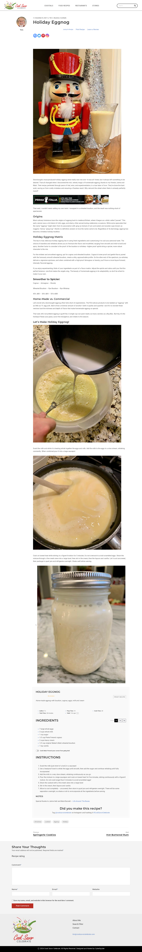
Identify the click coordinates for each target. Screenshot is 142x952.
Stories (95, 6)
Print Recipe (80, 29)
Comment (16, 865)
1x (116, 721)
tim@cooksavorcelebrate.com (84, 934)
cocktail (47, 822)
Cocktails (48, 6)
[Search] (135, 6)
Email (55, 889)
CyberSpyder (99, 949)
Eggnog (56, 822)
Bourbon (57, 18)
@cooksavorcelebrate (63, 813)
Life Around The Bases (81, 801)
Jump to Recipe (68, 29)
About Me (77, 920)
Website (95, 889)
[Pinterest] (43, 35)
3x (124, 721)
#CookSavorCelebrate (101, 813)
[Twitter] (39, 35)
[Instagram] (47, 35)
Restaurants (81, 6)
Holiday (65, 822)
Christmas (37, 822)
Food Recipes (64, 6)
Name (15, 889)
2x (120, 721)
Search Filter (78, 924)
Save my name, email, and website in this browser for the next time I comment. (44, 900)
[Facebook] (35, 35)
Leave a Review (93, 29)
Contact (76, 928)
